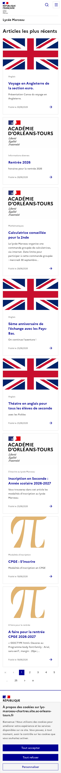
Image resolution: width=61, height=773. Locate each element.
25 (16, 680)
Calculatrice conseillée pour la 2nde (27, 235)
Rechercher (46, 4)
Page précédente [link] (13, 672)
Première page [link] (5, 672)
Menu (56, 4)
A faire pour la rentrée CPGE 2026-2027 (26, 634)
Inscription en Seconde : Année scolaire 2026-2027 (29, 481)
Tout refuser (30, 757)
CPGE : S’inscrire (21, 561)
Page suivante (24, 680)
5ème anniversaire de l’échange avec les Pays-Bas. (27, 328)
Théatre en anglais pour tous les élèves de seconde (30, 406)
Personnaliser (30, 767)
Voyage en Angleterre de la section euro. (28, 86)
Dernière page (33, 680)
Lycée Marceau (14, 19)
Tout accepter (30, 748)
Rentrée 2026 (19, 162)
